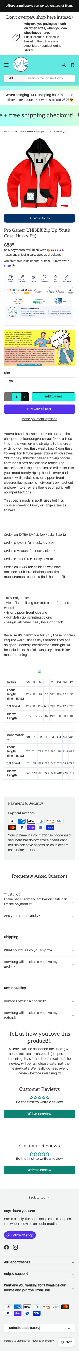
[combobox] (39, 78)
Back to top (37, 1197)
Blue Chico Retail (21, 1341)
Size (7, 372)
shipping (23, 254)
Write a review (39, 1113)
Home (7, 132)
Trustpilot (12, 894)
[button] (39, 218)
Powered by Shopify (42, 1341)
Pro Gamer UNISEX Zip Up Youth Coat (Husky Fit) (41, 132)
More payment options (39, 419)
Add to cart (53, 396)
